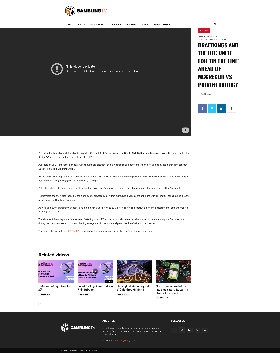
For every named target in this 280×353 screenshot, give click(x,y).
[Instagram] (182, 330)
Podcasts (95, 24)
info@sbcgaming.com (124, 340)
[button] (215, 25)
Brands (145, 24)
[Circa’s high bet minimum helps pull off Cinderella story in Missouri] (134, 271)
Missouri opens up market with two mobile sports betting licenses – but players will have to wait (172, 289)
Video (80, 24)
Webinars (131, 24)
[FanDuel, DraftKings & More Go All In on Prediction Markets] (95, 271)
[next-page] (45, 304)
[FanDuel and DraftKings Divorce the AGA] (56, 271)
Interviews (113, 24)
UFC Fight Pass (75, 231)
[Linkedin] (221, 108)
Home (69, 24)
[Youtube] (205, 330)
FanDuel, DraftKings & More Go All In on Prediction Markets (95, 287)
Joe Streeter (206, 94)
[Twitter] (212, 108)
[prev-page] (40, 304)
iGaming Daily (45, 294)
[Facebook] (202, 108)
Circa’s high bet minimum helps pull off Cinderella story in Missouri (133, 287)
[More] (231, 108)
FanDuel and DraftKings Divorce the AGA (54, 287)
